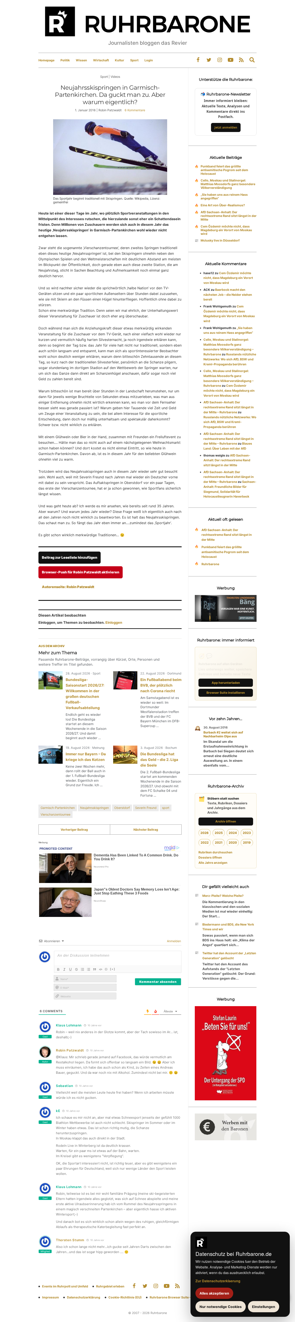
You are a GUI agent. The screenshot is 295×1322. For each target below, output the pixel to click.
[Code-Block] (101, 969)
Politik (65, 60)
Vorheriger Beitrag (74, 829)
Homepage (46, 60)
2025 (219, 833)
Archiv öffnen (225, 821)
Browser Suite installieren (225, 692)
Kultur (119, 60)
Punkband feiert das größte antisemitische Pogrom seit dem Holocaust (224, 169)
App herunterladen (226, 682)
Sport (134, 60)
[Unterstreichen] (70, 969)
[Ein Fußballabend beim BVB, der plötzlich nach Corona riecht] (125, 680)
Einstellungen (263, 1307)
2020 (233, 842)
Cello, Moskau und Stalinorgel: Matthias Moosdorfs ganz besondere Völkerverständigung (228, 183)
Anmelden (173, 941)
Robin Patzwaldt (70, 1050)
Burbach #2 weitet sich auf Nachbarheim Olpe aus (223, 734)
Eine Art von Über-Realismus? (223, 205)
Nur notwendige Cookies (221, 1307)
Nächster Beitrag (145, 829)
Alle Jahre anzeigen (212, 862)
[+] (112, 969)
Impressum (50, 1297)
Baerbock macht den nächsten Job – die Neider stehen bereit (227, 294)
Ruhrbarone (210, 564)
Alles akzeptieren (214, 1293)
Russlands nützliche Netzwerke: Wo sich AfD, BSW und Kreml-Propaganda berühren (229, 359)
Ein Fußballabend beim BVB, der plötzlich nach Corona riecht (160, 685)
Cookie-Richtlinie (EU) (125, 1297)
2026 (204, 833)
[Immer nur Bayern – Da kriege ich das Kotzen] (50, 755)
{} (106, 969)
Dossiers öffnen (210, 857)
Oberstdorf (122, 808)
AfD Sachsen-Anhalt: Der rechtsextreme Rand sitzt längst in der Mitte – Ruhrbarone (228, 407)
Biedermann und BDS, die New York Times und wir (228, 927)
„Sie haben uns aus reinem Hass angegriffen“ (224, 196)
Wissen (81, 60)
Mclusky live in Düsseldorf (220, 240)
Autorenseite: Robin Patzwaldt (68, 587)
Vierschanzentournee (55, 814)
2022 (205, 842)
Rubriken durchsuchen (215, 852)
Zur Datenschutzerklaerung (217, 1280)
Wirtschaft (101, 60)
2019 (247, 842)
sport (165, 808)
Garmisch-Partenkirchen (58, 808)
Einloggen (113, 622)
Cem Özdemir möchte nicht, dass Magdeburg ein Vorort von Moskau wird (226, 229)
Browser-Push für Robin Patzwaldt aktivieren (80, 572)
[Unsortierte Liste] (89, 969)
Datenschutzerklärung (83, 1297)
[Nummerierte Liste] (82, 969)
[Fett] (58, 969)
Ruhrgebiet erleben (110, 1286)
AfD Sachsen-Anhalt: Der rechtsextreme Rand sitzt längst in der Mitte (229, 215)
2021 (218, 842)
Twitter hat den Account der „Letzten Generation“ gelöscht (229, 955)
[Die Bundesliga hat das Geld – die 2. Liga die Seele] (125, 755)
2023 (247, 833)
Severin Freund (146, 808)
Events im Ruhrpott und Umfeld (65, 1286)
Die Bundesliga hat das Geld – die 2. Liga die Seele (159, 759)
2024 (233, 833)
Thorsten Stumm (70, 1240)
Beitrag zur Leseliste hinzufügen (69, 557)
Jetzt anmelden (225, 127)
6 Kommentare (135, 110)
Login (148, 60)
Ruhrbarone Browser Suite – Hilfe (174, 1297)
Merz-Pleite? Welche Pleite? (223, 895)
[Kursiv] (64, 969)
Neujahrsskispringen (94, 808)
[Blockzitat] (95, 969)
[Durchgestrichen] (76, 969)
